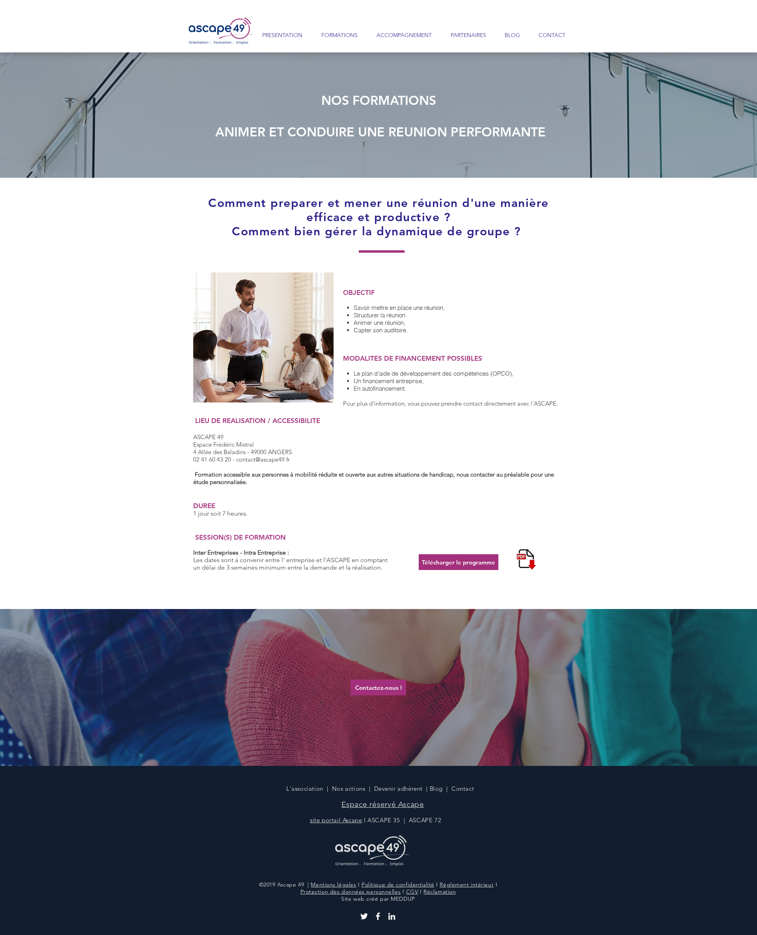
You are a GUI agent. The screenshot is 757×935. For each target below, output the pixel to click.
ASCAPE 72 (426, 820)
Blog (436, 788)
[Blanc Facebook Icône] (378, 916)
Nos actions (348, 788)
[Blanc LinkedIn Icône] (392, 916)
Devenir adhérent (398, 788)
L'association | (309, 788)
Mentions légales (333, 884)
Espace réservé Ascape (382, 804)
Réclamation (439, 891)
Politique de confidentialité (398, 884)
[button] (336, 35)
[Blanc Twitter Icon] (364, 916)
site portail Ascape (336, 820)
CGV (412, 891)
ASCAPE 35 (383, 820)
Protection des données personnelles (350, 891)
